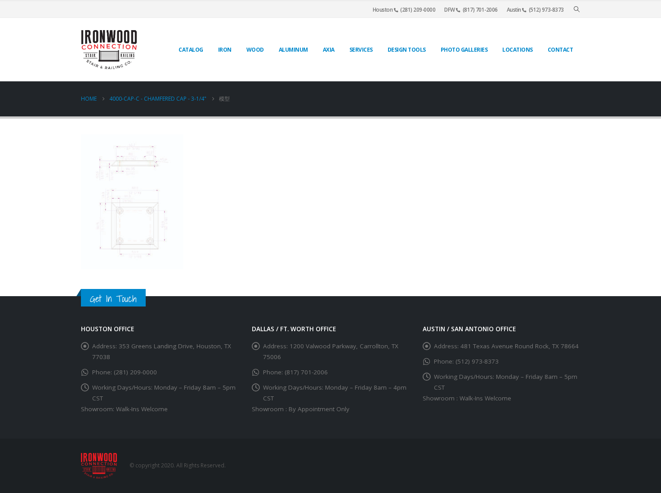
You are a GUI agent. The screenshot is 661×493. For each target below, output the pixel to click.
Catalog (191, 49)
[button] (576, 9)
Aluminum (293, 49)
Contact (560, 49)
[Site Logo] (109, 49)
